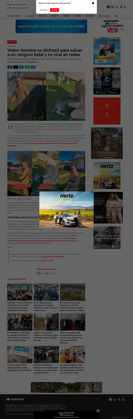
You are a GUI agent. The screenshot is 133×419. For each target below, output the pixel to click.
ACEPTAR (54, 10)
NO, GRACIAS (43, 10)
